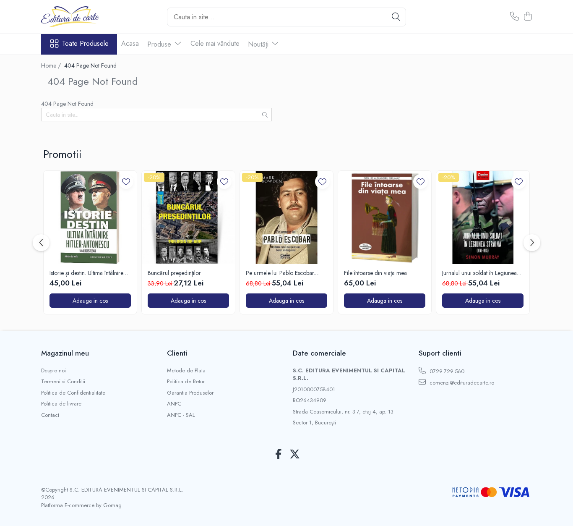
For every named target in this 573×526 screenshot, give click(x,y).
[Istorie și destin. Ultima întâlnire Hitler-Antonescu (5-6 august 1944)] (90, 217)
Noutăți (259, 44)
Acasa (130, 43)
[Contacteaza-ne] (514, 17)
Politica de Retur (186, 381)
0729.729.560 (446, 371)
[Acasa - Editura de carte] (83, 16)
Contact (50, 415)
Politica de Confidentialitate (73, 393)
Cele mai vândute (215, 43)
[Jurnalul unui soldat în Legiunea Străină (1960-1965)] (482, 217)
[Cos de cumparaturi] (527, 17)
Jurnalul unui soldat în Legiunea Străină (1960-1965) (479, 273)
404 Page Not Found (90, 65)
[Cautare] (396, 17)
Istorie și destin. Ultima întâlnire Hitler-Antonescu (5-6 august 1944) (86, 273)
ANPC (174, 404)
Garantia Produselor (190, 393)
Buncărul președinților (174, 273)
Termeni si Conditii (63, 381)
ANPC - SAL (181, 415)
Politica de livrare (61, 404)
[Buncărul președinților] (188, 217)
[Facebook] (278, 454)
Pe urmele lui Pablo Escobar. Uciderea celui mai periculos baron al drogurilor (280, 273)
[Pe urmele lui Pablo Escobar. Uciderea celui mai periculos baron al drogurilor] (286, 217)
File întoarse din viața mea (375, 273)
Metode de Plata (186, 370)
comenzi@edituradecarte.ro (461, 383)
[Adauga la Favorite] (126, 181)
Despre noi (53, 370)
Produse (160, 44)
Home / (52, 65)
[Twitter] (294, 454)
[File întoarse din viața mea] (384, 217)
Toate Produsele (85, 43)
